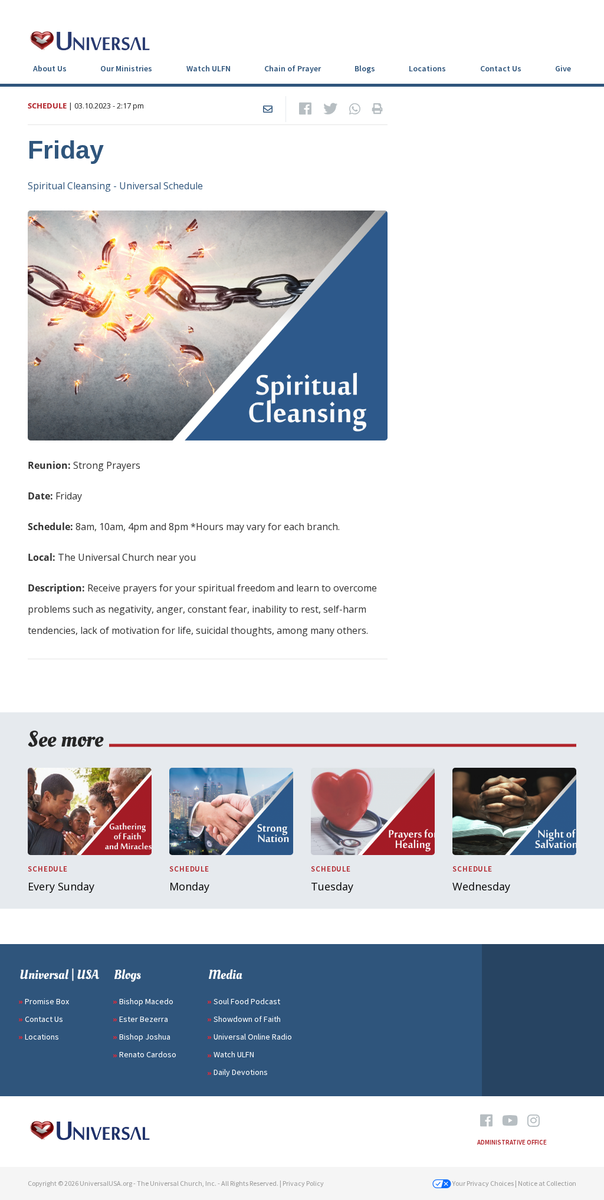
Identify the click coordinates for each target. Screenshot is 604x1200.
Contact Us (500, 68)
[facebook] (486, 1120)
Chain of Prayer (292, 68)
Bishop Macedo (146, 1001)
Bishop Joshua (144, 1036)
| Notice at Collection (545, 1183)
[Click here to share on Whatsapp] (354, 109)
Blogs (364, 68)
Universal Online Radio (253, 1036)
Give (563, 68)
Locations (427, 68)
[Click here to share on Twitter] (330, 109)
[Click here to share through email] (268, 109)
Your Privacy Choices (482, 1183)
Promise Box (47, 1001)
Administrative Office (512, 1142)
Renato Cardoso (147, 1054)
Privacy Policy (303, 1183)
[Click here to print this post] (377, 109)
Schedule (47, 105)
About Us (50, 68)
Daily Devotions (241, 1072)
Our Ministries (126, 68)
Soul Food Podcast (247, 1001)
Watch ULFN (208, 68)
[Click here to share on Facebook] (305, 109)
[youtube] (510, 1120)
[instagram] (533, 1120)
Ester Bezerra (143, 1019)
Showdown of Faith (247, 1019)
